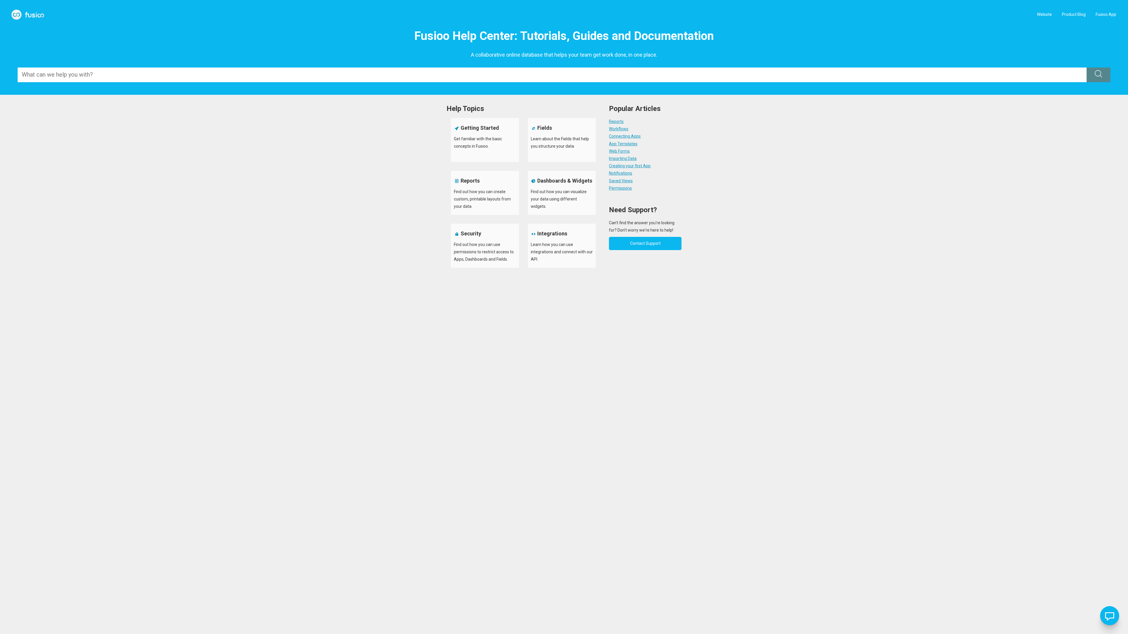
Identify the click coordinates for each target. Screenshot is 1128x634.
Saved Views (621, 180)
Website (1044, 14)
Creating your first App (630, 165)
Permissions (620, 188)
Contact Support (645, 243)
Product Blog (1074, 14)
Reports (616, 121)
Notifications (620, 173)
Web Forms (619, 151)
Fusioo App (1106, 14)
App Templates (623, 143)
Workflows (618, 129)
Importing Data (623, 158)
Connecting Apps (625, 136)
